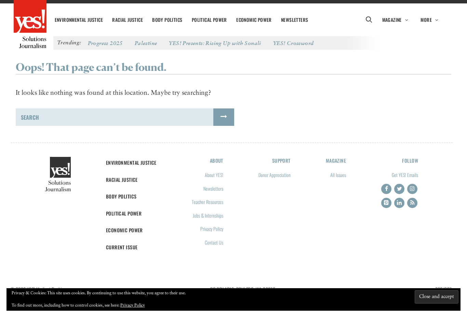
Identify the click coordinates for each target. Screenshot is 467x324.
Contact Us (214, 242)
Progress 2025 (105, 43)
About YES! (214, 174)
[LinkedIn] (399, 203)
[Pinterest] (386, 203)
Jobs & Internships (208, 215)
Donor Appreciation (274, 174)
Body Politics (167, 19)
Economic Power (254, 19)
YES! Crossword (293, 43)
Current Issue (122, 247)
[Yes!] (30, 17)
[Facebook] (386, 189)
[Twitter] (399, 189)
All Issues (338, 174)
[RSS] (412, 203)
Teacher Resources (207, 201)
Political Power (209, 19)
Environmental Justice (79, 19)
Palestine (146, 43)
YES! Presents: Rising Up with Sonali (215, 43)
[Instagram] (412, 189)
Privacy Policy (211, 228)
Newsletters (294, 19)
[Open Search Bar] (368, 19)
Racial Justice (127, 19)
